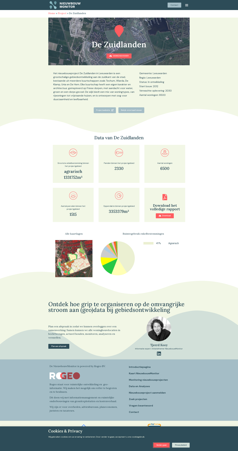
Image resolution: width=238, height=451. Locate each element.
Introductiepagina (140, 367)
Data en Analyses (139, 386)
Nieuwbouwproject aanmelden (147, 392)
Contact (134, 412)
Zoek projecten (138, 399)
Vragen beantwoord (141, 405)
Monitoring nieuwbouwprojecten (148, 379)
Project (62, 13)
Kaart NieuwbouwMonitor (144, 373)
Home (51, 13)
